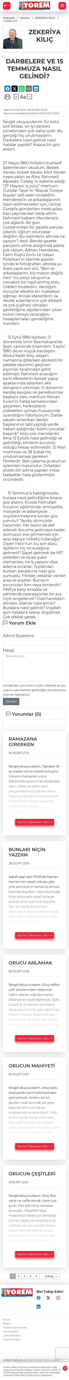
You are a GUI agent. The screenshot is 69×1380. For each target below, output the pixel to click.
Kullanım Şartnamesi (15, 1327)
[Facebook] (38, 1298)
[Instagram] (58, 1298)
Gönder (11, 701)
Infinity (49, 1276)
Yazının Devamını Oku (33, 822)
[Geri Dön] (7, 6)
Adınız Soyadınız (18, 635)
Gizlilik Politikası (12, 1339)
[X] (48, 1298)
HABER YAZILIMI (12, 1360)
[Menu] (62, 6)
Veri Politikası (10, 1331)
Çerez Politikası (11, 1335)
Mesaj (8, 650)
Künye (6, 1319)
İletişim (7, 1323)
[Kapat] (65, 1368)
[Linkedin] (38, 1307)
